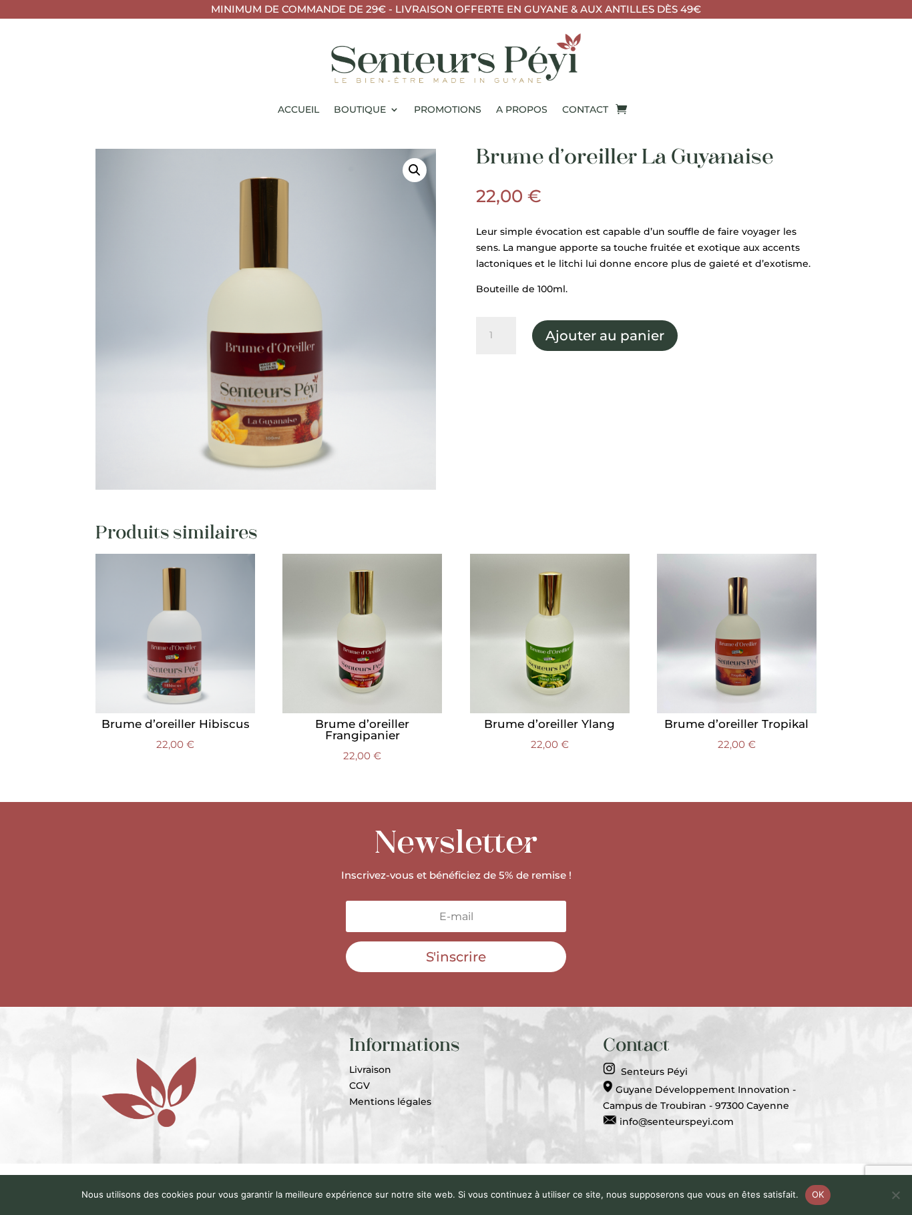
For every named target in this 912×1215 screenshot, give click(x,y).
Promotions (447, 109)
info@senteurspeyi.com (675, 1122)
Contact (585, 109)
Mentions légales (390, 1102)
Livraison (370, 1070)
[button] (415, 170)
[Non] (895, 1195)
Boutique (360, 109)
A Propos (521, 109)
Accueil (298, 109)
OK (818, 1194)
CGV (359, 1086)
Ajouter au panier (604, 336)
